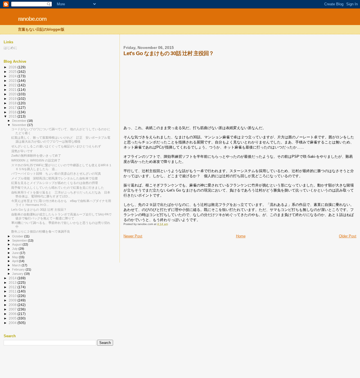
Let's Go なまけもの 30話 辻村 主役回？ (39, 209)
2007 (13, 309)
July (15, 248)
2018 (13, 103)
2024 (13, 76)
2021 (13, 89)
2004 (13, 323)
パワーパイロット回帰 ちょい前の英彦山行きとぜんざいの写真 (56, 173)
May (15, 257)
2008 (13, 305)
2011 (13, 291)
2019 (13, 98)
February (19, 269)
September (20, 240)
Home (241, 236)
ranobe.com (32, 18)
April (15, 261)
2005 (13, 318)
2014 (13, 278)
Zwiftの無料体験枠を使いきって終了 (36, 155)
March (17, 265)
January (18, 273)
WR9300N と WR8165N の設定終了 (35, 160)
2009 (13, 300)
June (16, 253)
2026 (13, 67)
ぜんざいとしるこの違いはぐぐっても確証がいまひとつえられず (56, 146)
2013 (13, 282)
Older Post (347, 236)
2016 (13, 112)
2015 (13, 116)
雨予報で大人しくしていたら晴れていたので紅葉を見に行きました (57, 187)
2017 (13, 107)
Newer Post (132, 236)
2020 (13, 94)
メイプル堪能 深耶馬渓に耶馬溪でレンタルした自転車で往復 (54, 178)
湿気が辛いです (22, 151)
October (18, 236)
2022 (13, 85)
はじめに (10, 48)
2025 (13, 71)
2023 (13, 80)
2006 (13, 314)
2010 (13, 296)
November (19, 125)
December (19, 120)
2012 (13, 287)
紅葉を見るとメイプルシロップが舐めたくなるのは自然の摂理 (54, 182)
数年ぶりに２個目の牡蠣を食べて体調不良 (40, 231)
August (17, 244)
